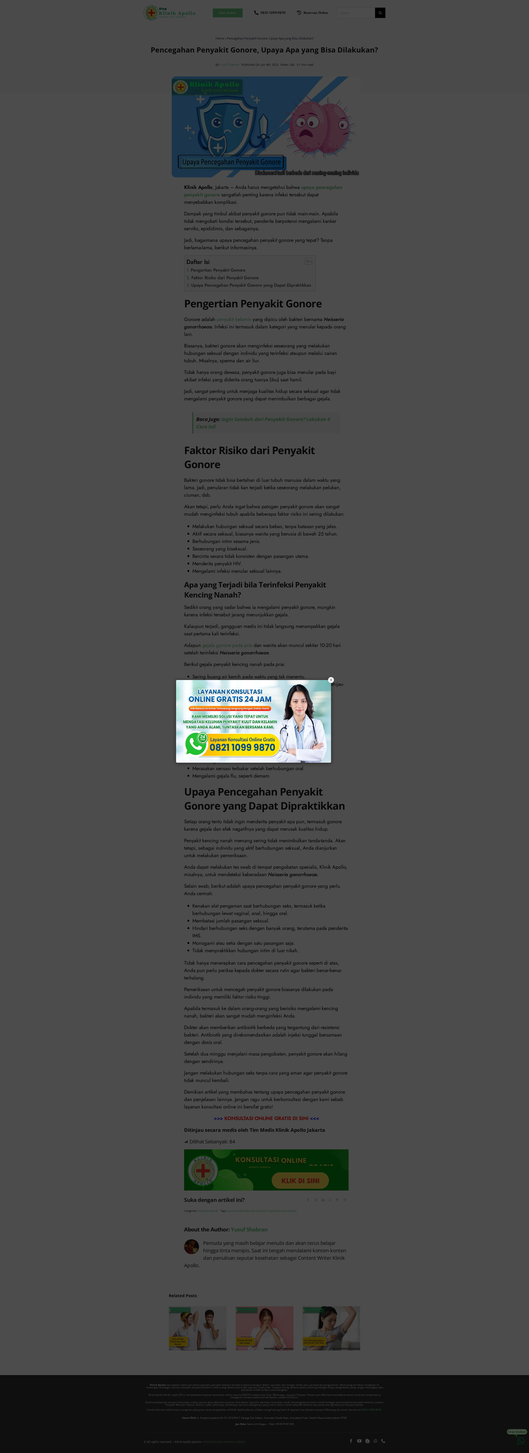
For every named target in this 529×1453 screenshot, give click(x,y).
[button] (264, 726)
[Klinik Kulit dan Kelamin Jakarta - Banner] (253, 721)
